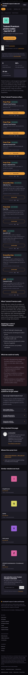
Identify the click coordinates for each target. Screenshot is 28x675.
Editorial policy (21, 48)
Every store (3, 617)
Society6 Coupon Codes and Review (11, 4)
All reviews (3, 619)
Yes (14, 115)
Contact (3, 648)
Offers (3, 9)
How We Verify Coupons (10, 669)
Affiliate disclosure (5, 638)
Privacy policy (20, 591)
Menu (25, 4)
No (17, 115)
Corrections (3, 640)
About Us (3, 669)
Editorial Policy (18, 669)
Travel (2, 625)
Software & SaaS (7, 12)
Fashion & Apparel (5, 621)
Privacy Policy (22, 672)
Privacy (2, 650)
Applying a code (17, 9)
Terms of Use (15, 672)
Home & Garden (4, 627)
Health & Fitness (4, 629)
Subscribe (22, 587)
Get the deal (14, 197)
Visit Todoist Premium (9, 38)
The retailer (9, 9)
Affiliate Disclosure (4, 672)
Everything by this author (14, 443)
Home (2, 12)
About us (3, 646)
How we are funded (17, 56)
